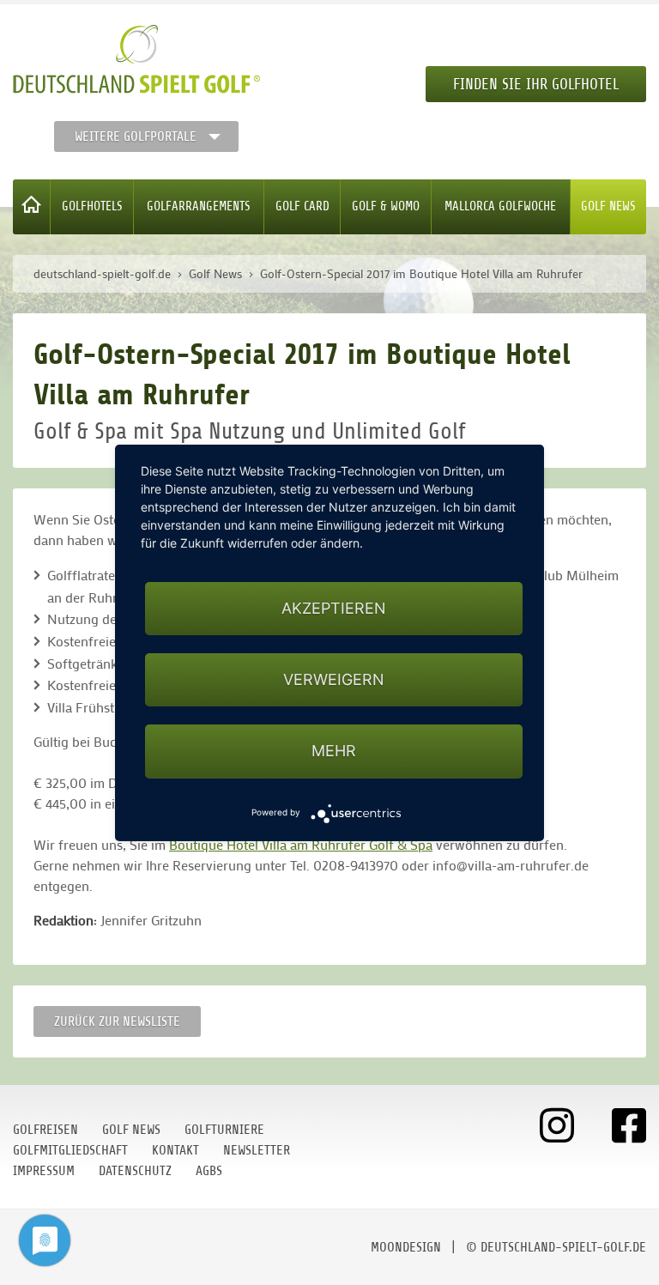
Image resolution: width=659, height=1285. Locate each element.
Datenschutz (135, 1171)
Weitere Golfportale (135, 136)
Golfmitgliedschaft (70, 1150)
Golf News (608, 206)
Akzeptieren (333, 608)
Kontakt (175, 1150)
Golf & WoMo (386, 206)
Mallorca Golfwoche (500, 206)
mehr (333, 751)
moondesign (406, 1247)
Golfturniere (224, 1129)
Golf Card (302, 206)
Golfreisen (45, 1129)
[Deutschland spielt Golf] (136, 59)
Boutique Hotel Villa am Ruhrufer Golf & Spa (300, 844)
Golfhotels (92, 206)
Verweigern (333, 679)
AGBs (209, 1171)
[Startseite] (32, 206)
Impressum (44, 1171)
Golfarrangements (199, 206)
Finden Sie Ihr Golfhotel (536, 84)
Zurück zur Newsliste (117, 1021)
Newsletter (256, 1150)
